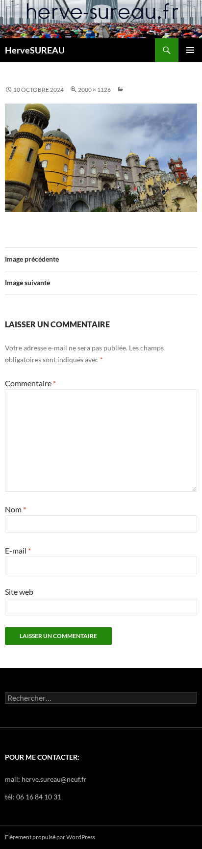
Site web (19, 591)
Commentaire (30, 383)
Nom (15, 509)
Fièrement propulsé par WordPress (50, 837)
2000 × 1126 (94, 89)
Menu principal (190, 50)
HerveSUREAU (35, 50)
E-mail (18, 550)
